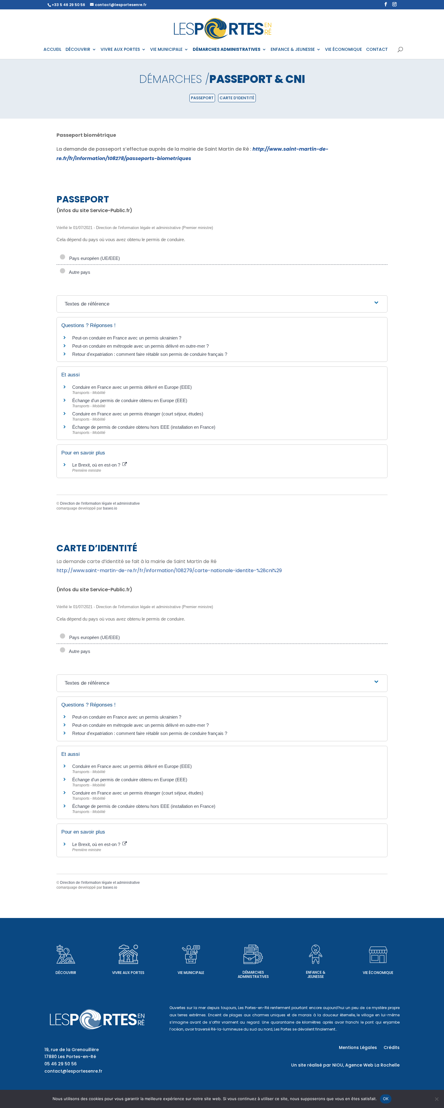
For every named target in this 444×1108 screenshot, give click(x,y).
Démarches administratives (253, 974)
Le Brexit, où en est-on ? (96, 464)
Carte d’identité (237, 98)
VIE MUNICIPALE (166, 49)
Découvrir (66, 972)
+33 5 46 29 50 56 (68, 4)
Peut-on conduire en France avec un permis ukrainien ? (126, 337)
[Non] (436, 1099)
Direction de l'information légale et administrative (100, 503)
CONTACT (377, 49)
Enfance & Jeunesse (315, 974)
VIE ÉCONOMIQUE (343, 49)
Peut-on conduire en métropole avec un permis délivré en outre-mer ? (140, 346)
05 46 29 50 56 (60, 1064)
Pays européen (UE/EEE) (93, 258)
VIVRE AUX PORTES (120, 49)
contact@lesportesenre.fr (73, 1071)
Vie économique (378, 972)
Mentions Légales (358, 1048)
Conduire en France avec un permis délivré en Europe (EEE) (132, 387)
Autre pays (78, 272)
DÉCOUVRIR (78, 49)
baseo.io (110, 508)
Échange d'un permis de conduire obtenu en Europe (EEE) (129, 400)
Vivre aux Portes (128, 972)
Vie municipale (191, 972)
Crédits (392, 1048)
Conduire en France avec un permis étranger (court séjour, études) (137, 413)
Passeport (202, 98)
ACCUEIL (52, 49)
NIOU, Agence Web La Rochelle (366, 1065)
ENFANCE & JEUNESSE (293, 49)
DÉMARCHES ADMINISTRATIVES (226, 49)
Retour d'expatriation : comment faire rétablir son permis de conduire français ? (149, 354)
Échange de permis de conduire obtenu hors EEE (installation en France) (143, 427)
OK (386, 1098)
